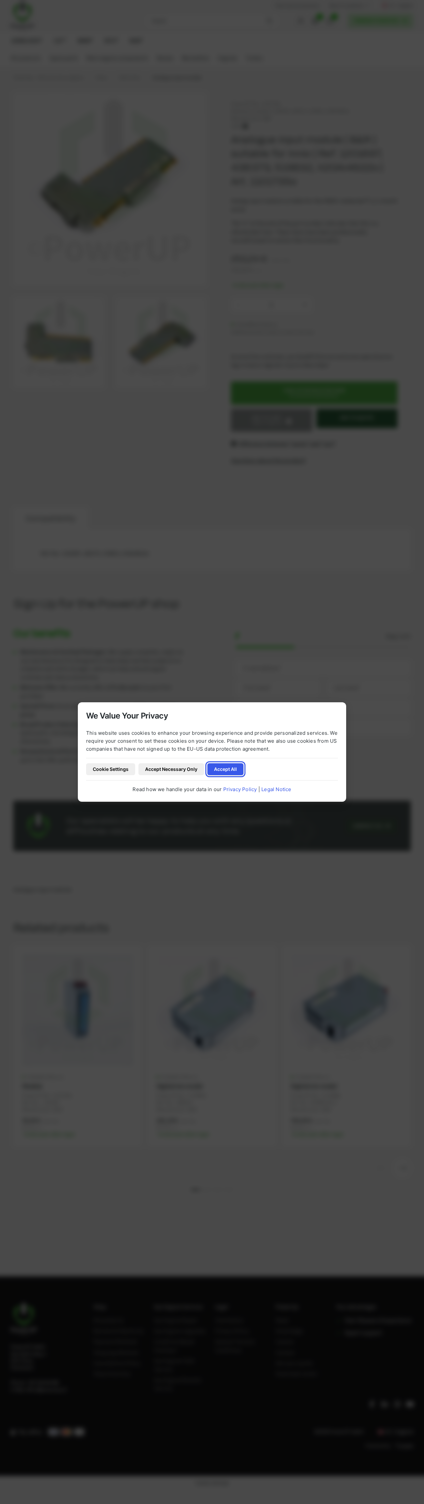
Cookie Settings (111, 769)
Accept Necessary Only (171, 769)
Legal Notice (276, 789)
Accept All (225, 769)
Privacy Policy (240, 789)
